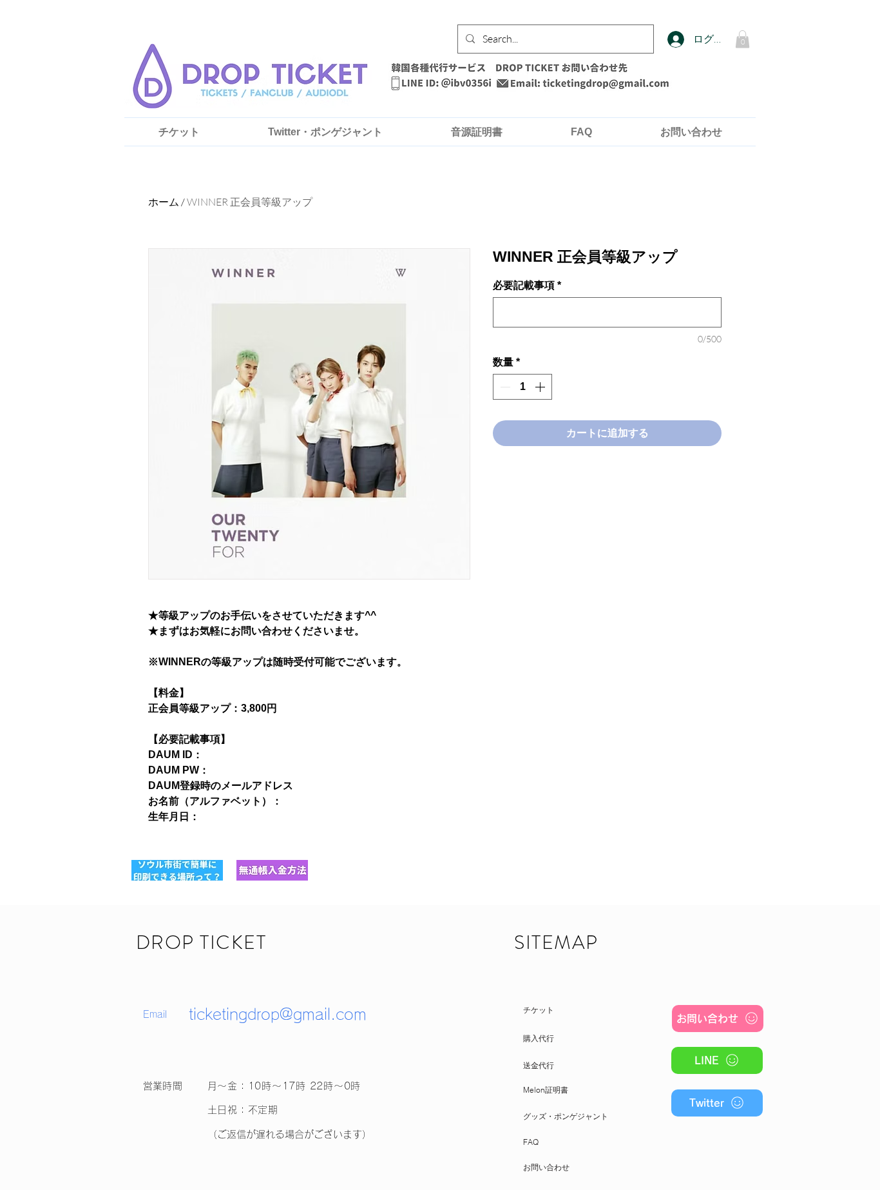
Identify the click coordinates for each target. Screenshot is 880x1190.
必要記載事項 (527, 285)
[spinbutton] (522, 387)
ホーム (163, 201)
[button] (742, 39)
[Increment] (541, 387)
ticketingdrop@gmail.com (278, 1014)
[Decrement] (504, 387)
